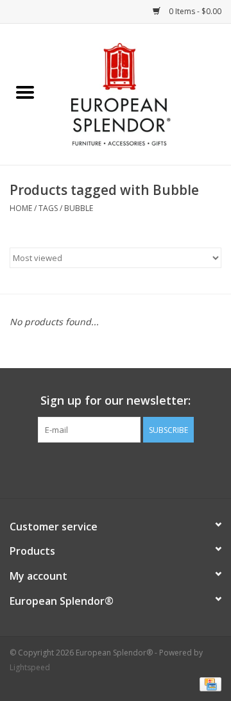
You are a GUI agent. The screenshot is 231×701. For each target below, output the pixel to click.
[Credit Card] (208, 683)
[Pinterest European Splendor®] (115, 469)
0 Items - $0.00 (194, 11)
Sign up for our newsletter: (115, 400)
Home (21, 208)
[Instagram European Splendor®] (138, 469)
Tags (48, 208)
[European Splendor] (140, 93)
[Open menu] (25, 92)
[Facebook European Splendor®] (92, 469)
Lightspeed (30, 667)
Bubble (78, 208)
